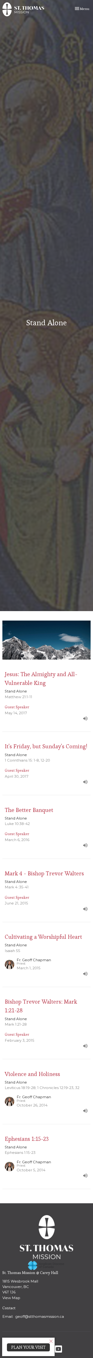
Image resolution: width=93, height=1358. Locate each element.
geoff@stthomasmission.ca (39, 1316)
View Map (11, 1298)
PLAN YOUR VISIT (28, 1347)
